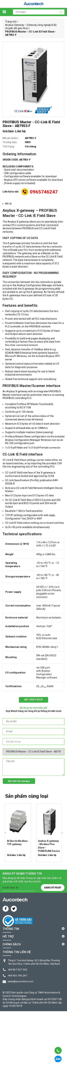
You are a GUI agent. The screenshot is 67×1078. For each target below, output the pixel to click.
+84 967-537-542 (17, 969)
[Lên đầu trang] (58, 1042)
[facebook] (6, 909)
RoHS (50, 686)
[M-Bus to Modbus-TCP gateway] (18, 822)
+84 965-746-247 (17, 975)
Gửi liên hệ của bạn (19, 781)
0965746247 (44, 192)
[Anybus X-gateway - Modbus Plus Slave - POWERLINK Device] (49, 822)
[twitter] (14, 909)
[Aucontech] (33, 3)
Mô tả (8, 203)
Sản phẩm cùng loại (26, 796)
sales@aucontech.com (20, 981)
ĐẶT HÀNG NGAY (33, 699)
